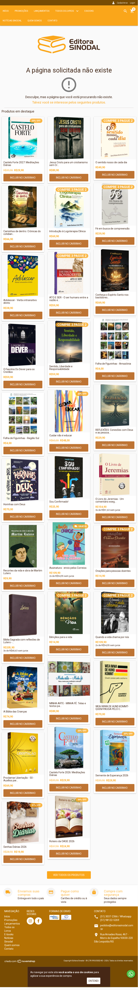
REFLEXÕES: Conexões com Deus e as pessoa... (114, 431)
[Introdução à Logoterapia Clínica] (69, 207)
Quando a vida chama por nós (112, 637)
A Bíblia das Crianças (15, 711)
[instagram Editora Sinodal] (30, 921)
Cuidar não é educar (60, 435)
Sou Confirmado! (58, 501)
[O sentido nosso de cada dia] (115, 138)
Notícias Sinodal (12, 20)
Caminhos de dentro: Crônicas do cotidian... (22, 232)
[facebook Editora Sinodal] (38, 921)
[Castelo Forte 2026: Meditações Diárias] (69, 748)
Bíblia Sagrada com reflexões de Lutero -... (21, 641)
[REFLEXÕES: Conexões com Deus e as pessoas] (115, 405)
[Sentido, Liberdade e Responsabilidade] (69, 342)
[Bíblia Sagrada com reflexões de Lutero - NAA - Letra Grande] (23, 615)
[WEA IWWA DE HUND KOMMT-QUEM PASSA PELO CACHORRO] (115, 682)
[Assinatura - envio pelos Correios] (69, 543)
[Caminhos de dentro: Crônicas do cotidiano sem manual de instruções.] (23, 207)
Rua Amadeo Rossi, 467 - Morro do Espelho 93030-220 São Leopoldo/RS (113, 938)
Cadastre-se (122, 3)
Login (132, 3)
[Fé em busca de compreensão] (115, 204)
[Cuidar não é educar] (69, 411)
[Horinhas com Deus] (23, 480)
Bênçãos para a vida (60, 637)
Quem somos (34, 20)
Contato (52, 20)
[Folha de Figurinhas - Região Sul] (23, 414)
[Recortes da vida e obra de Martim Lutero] (23, 546)
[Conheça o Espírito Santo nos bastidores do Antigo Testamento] (115, 270)
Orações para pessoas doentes (113, 571)
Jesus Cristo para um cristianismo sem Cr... (68, 163)
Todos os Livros (64, 11)
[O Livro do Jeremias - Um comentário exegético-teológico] (115, 474)
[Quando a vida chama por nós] (115, 613)
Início (6, 11)
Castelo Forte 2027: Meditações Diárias (21, 163)
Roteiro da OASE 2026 (61, 841)
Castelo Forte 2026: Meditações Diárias (67, 773)
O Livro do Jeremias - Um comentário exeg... (109, 500)
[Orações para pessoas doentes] (115, 546)
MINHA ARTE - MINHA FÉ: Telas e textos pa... (67, 704)
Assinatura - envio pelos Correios (67, 568)
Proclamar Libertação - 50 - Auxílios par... (18, 779)
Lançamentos (41, 11)
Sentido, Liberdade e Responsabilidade (60, 367)
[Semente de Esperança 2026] (115, 751)
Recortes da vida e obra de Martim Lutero (22, 572)
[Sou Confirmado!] (69, 477)
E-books (89, 11)
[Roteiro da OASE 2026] (69, 817)
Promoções (21, 11)
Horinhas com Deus (14, 504)
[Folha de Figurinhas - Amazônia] (115, 339)
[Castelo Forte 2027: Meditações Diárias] (23, 138)
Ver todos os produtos (69, 875)
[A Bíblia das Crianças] (23, 687)
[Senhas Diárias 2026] (23, 822)
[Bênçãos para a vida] (69, 613)
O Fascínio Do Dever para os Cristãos (19, 370)
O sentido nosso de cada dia (111, 162)
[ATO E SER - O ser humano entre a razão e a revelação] (69, 273)
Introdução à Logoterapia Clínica (67, 231)
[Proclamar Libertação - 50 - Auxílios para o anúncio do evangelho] (23, 753)
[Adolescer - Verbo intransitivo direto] (23, 276)
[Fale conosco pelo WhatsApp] (131, 974)
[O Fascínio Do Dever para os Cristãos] (23, 345)
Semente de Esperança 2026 (111, 775)
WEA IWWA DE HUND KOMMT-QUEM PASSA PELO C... (112, 707)
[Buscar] (125, 11)
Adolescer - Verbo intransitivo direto (20, 301)
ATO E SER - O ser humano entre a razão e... (68, 299)
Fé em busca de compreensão (112, 228)
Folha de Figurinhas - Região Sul (21, 438)
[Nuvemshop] (20, 962)
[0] (132, 12)
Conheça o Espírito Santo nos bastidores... (111, 296)
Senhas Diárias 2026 (15, 847)
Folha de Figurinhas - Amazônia (113, 363)
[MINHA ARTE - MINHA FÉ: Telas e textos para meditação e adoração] (69, 679)
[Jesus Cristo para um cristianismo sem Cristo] (69, 138)
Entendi (94, 980)
